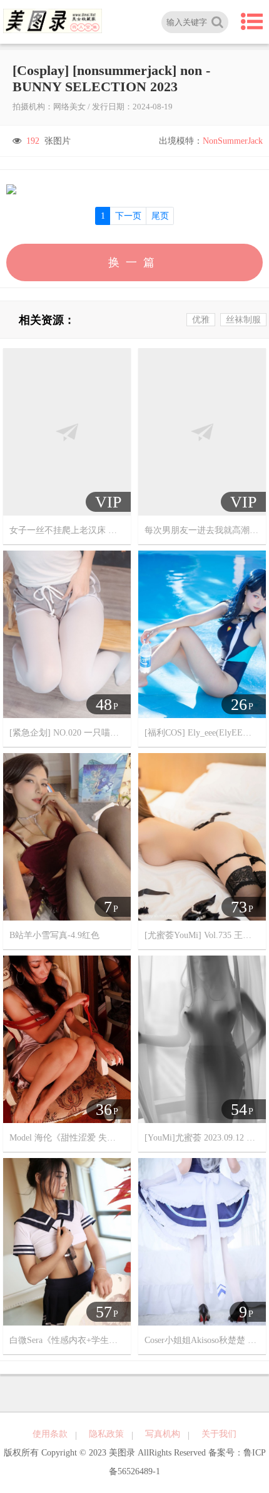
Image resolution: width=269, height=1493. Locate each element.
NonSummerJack (233, 141)
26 (239, 705)
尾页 (160, 216)
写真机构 (162, 1434)
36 (104, 1110)
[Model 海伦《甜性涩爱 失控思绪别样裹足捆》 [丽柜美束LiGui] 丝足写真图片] (67, 1039)
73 (239, 907)
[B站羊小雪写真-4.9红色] (67, 836)
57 (104, 1312)
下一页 (128, 216)
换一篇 (134, 262)
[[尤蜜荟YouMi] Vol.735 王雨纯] (202, 836)
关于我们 (218, 1434)
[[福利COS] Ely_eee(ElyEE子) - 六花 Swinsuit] (202, 634)
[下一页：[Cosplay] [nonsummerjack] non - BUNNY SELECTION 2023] (134, 189)
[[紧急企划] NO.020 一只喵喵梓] (67, 634)
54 (239, 1110)
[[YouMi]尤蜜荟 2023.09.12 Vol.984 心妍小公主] (202, 1039)
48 (104, 705)
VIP (108, 502)
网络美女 (69, 106)
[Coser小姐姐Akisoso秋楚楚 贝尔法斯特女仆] (202, 1241)
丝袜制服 (243, 319)
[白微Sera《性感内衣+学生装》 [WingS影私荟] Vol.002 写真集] (67, 1241)
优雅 (201, 319)
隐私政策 (106, 1434)
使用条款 (50, 1434)
